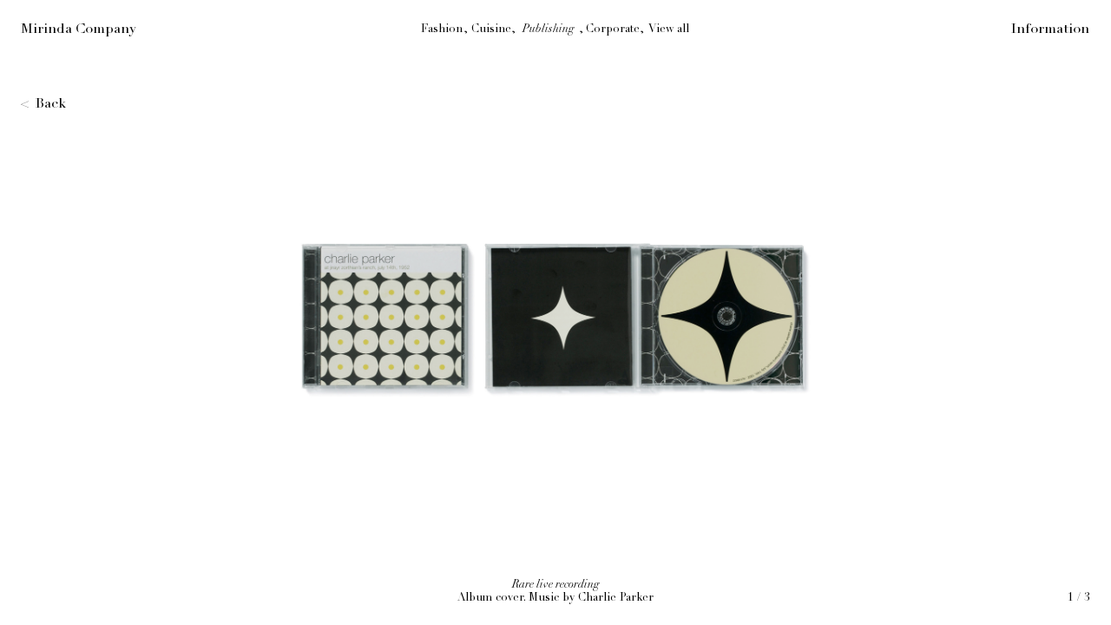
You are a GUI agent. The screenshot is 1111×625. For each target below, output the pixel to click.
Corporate (613, 29)
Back (51, 103)
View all (668, 29)
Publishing (549, 29)
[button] (833, 312)
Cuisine (491, 29)
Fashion (442, 29)
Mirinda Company (78, 28)
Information (1050, 29)
